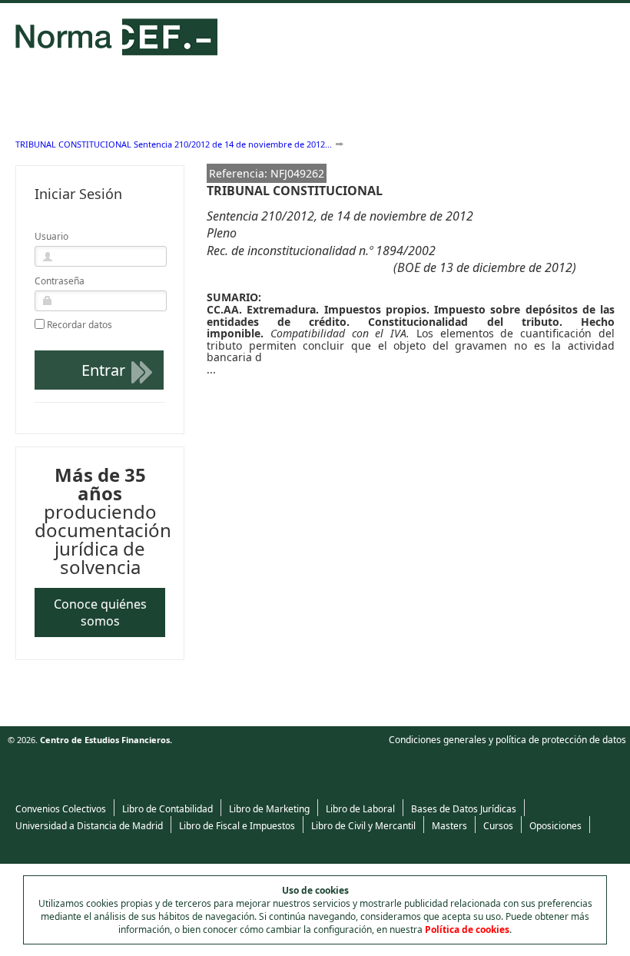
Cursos (498, 825)
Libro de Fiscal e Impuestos (237, 825)
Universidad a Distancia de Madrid (89, 825)
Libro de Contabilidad (167, 808)
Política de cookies (467, 929)
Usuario (51, 236)
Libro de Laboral (360, 808)
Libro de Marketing (269, 808)
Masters (449, 825)
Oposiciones (555, 825)
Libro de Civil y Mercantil (363, 825)
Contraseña (60, 280)
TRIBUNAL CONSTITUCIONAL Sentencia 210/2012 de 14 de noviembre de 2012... (173, 144)
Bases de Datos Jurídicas (463, 808)
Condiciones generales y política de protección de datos (507, 739)
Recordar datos (79, 325)
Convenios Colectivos (60, 808)
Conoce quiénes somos (100, 612)
